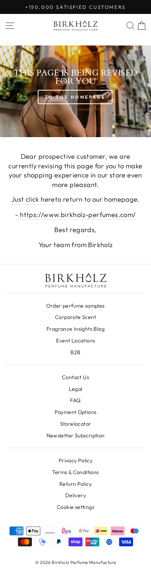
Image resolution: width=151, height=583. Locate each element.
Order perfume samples (75, 305)
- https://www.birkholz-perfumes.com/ (75, 214)
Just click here (33, 199)
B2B (75, 352)
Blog (75, 329)
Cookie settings (75, 507)
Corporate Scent (75, 317)
